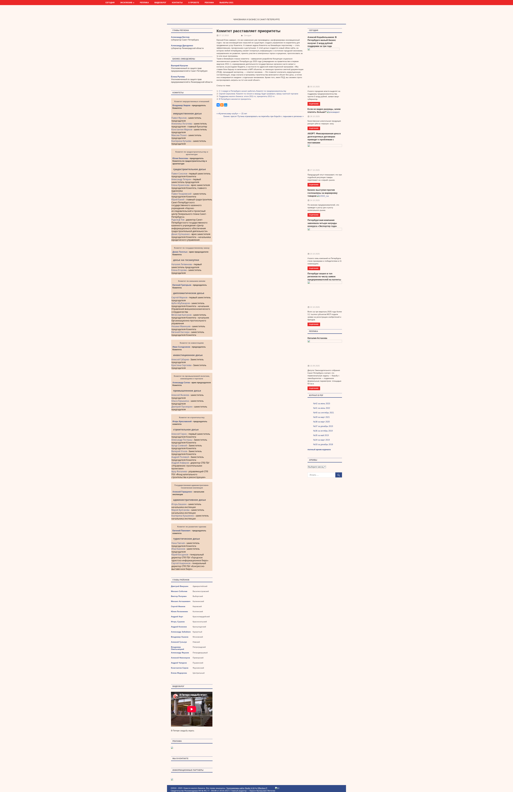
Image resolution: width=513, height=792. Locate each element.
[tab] (191, 113)
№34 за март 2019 (321, 440)
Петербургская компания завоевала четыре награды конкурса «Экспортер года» (322, 223)
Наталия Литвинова (181, 264)
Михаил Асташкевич (180, 601)
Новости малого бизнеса (256, 14)
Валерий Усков (179, 451)
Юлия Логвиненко (179, 611)
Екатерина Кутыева (181, 141)
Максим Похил (179, 135)
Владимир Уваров (181, 105)
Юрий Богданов (179, 554)
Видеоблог (160, 2)
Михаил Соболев (179, 591)
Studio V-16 (250, 788)
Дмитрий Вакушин (179, 586)
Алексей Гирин (179, 433)
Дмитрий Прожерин (181, 406)
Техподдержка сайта (235, 788)
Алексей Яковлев (180, 395)
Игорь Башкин (178, 504)
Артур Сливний (179, 445)
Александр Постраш (181, 439)
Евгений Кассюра (180, 332)
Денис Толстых (179, 252)
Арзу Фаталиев (179, 471)
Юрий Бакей (177, 199)
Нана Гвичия (178, 543)
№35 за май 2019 (321, 435)
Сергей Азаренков (180, 563)
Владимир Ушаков (179, 637)
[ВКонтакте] (218, 104)
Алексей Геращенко (182, 492)
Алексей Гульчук (179, 642)
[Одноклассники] (222, 104)
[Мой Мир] (225, 104)
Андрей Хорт (177, 616)
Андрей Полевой (180, 457)
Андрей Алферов (180, 462)
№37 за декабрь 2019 (323, 426)
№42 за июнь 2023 (321, 403)
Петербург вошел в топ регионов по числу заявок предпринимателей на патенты (324, 276)
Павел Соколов (179, 173)
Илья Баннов (178, 548)
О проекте (193, 2)
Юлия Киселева (180, 158)
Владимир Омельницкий (177, 648)
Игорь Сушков (178, 622)
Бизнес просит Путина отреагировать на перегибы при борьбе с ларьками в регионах (263, 116)
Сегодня (109, 2)
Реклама (209, 2)
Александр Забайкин (181, 632)
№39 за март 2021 (321, 417)
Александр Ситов (181, 382)
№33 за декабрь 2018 (323, 444)
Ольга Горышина (180, 400)
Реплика (144, 2)
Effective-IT (262, 788)
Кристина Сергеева (181, 365)
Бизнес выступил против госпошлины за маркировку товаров (322, 193)
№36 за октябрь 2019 (323, 431)
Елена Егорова (179, 270)
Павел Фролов (178, 117)
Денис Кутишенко (180, 234)
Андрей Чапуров (179, 663)
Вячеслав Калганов (181, 314)
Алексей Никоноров (180, 658)
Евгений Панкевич (181, 530)
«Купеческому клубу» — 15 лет (232, 113)
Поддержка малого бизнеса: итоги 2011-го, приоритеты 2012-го (247, 96)
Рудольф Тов (177, 219)
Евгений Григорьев (181, 285)
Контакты (177, 2)
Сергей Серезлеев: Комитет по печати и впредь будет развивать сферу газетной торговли (258, 94)
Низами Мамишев (180, 326)
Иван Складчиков (181, 347)
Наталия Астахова (317, 338)
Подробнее (313, 104)
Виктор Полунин (178, 596)
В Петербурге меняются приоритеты (235, 99)
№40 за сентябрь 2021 (323, 412)
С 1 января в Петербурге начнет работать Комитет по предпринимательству (252, 91)
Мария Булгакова (180, 509)
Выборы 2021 (226, 2)
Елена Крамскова (180, 185)
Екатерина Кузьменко (182, 515)
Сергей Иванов (178, 606)
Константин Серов (179, 668)
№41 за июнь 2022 (321, 408)
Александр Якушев (180, 653)
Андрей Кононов (179, 627)
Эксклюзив (126, 2)
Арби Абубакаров (180, 303)
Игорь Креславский (182, 421)
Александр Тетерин (181, 179)
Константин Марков (181, 129)
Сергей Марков (179, 297)
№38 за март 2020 (321, 422)
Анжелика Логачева (181, 123)
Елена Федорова (179, 673)
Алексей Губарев (180, 359)
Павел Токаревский (181, 193)
